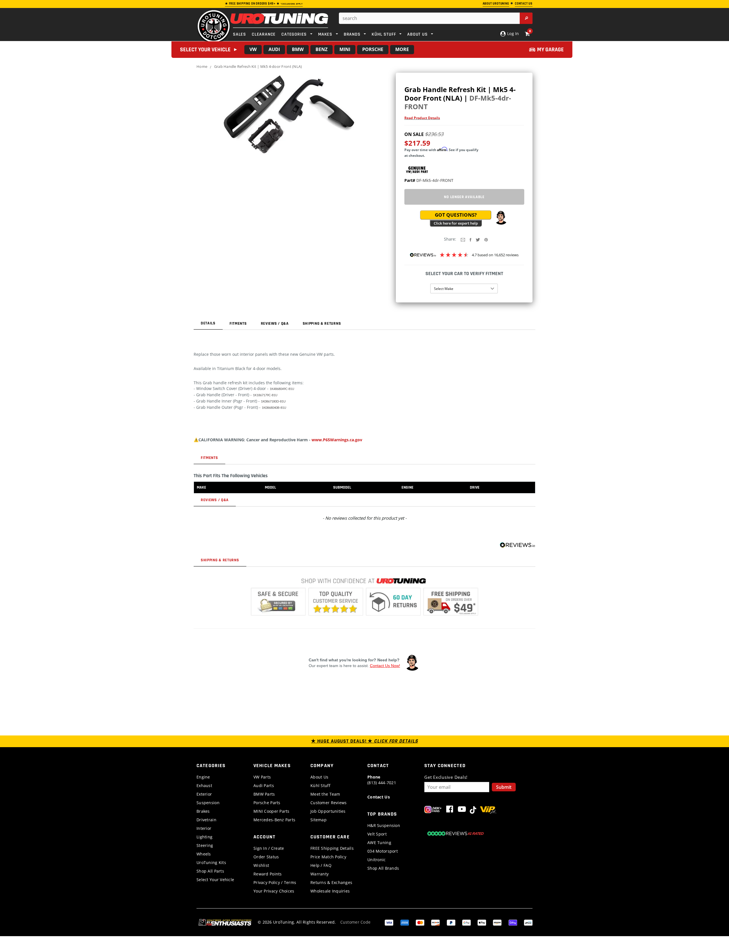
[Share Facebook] (470, 239)
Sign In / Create (268, 848)
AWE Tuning (379, 842)
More (402, 49)
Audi (274, 49)
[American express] (404, 922)
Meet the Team (325, 794)
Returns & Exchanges (331, 882)
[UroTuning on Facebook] (449, 810)
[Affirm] (528, 922)
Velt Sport (377, 834)
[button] (500, 217)
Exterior (204, 794)
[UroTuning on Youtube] (462, 810)
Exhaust (204, 785)
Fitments (238, 323)
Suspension (208, 802)
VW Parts (262, 777)
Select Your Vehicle (215, 879)
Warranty (319, 874)
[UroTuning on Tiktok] (473, 810)
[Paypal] (451, 922)
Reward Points (267, 874)
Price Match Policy (328, 856)
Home (201, 66)
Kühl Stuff (320, 785)
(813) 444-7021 (381, 779)
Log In (512, 33)
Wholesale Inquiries (330, 891)
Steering (204, 845)
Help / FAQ (320, 865)
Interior (203, 828)
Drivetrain (206, 819)
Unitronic (376, 859)
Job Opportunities (328, 811)
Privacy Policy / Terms (274, 882)
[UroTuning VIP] (488, 810)
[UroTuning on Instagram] (433, 810)
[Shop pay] (513, 922)
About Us (319, 777)
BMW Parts (264, 794)
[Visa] (389, 922)
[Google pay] (466, 922)
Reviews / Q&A (275, 323)
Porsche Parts (266, 802)
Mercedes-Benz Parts (274, 819)
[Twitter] (478, 239)
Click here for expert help (456, 223)
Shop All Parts (210, 871)
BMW (298, 49)
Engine (203, 777)
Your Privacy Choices (273, 891)
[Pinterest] (486, 239)
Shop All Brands (383, 868)
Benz (321, 49)
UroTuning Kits (211, 862)
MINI (344, 49)
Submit (503, 787)
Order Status (266, 856)
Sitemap (318, 819)
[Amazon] (497, 922)
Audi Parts (263, 785)
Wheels (203, 854)
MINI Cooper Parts (271, 811)
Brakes (203, 811)
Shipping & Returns (322, 323)
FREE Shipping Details (332, 848)
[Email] (463, 239)
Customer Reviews (328, 802)
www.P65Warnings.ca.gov (337, 439)
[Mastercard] (420, 922)
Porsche (372, 49)
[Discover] (435, 922)
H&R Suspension (383, 825)
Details (208, 323)
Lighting (204, 837)
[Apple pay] (482, 922)
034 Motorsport (382, 851)
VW (253, 49)
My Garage (550, 49)
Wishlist (261, 865)
